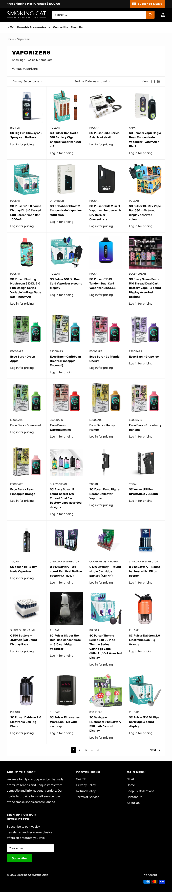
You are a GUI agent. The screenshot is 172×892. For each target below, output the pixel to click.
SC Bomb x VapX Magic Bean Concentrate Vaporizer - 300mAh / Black (145, 139)
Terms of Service (87, 797)
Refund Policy (86, 791)
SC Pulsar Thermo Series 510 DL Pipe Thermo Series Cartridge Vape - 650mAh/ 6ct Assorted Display (105, 646)
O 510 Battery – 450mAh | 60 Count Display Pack (23, 640)
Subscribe (19, 858)
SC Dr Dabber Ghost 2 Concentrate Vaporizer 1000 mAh (66, 210)
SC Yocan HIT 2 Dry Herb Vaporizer (23, 569)
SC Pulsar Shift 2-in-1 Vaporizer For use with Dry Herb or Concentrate (105, 212)
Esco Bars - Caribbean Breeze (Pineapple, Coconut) (65, 361)
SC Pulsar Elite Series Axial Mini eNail (104, 135)
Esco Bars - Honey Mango (102, 427)
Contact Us (134, 797)
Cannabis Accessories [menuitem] (31, 27)
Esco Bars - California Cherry (104, 359)
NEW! (130, 779)
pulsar (55, 127)
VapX (132, 127)
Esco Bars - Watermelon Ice (61, 427)
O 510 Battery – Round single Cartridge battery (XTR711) (105, 571)
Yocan (93, 484)
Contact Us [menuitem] (60, 27)
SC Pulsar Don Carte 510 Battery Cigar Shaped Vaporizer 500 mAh (65, 139)
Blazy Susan (137, 273)
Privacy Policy (86, 785)
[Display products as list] (158, 81)
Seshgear (95, 712)
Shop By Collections (140, 791)
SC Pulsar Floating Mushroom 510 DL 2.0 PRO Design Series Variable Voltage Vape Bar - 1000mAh (25, 287)
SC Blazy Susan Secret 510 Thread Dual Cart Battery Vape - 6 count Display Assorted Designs (145, 287)
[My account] (163, 15)
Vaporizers (23, 39)
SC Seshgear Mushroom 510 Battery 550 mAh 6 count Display (105, 724)
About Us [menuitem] (77, 27)
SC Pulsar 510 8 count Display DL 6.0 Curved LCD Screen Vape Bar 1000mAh (25, 212)
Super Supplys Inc (22, 630)
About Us (133, 803)
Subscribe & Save (150, 3)
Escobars (16, 351)
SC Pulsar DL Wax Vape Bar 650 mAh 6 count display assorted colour (145, 212)
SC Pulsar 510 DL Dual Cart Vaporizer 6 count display (66, 283)
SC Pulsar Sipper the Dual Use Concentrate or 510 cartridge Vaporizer (65, 642)
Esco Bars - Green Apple (22, 359)
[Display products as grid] (153, 81)
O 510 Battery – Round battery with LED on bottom (145, 571)
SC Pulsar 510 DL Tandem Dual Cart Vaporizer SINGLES (102, 283)
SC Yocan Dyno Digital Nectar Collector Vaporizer (104, 494)
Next (153, 750)
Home (10, 39)
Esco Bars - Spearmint (25, 425)
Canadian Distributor (64, 561)
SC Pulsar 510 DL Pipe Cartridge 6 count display (144, 722)
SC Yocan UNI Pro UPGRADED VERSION (143, 491)
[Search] (150, 15)
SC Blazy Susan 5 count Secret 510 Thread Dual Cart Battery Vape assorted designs (66, 498)
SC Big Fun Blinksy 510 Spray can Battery (26, 135)
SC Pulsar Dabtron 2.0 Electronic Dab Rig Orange (144, 640)
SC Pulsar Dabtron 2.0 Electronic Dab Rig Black (25, 722)
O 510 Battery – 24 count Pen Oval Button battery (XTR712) (66, 571)
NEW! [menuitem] (11, 27)
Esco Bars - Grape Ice (144, 356)
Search (81, 779)
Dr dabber (57, 200)
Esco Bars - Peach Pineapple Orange (22, 491)
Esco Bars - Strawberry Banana (145, 427)
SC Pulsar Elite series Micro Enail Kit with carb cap (65, 722)
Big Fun (15, 127)
